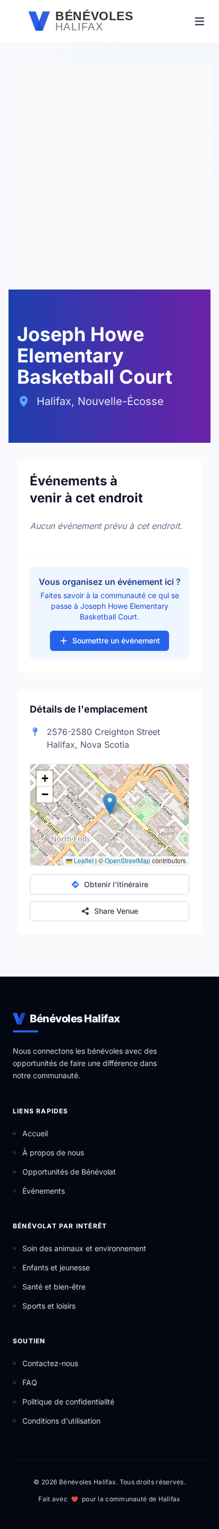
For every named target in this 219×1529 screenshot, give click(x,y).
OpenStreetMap (127, 860)
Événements (43, 1190)
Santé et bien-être (54, 1286)
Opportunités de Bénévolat (69, 1171)
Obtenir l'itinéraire (116, 884)
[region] (109, 815)
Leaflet (83, 860)
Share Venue (116, 910)
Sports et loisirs (48, 1305)
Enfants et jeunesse (56, 1267)
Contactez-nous (50, 1363)
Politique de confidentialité (68, 1401)
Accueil (35, 1133)
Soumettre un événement (116, 640)
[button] (109, 804)
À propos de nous (53, 1152)
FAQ (29, 1382)
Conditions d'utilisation (61, 1420)
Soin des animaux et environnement (84, 1248)
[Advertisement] (109, 174)
